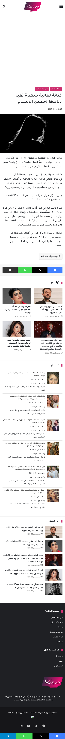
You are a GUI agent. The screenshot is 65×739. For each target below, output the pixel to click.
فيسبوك (59, 656)
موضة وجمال (57, 622)
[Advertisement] (32, 47)
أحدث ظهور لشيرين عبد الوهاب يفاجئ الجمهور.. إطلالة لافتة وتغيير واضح (18, 343)
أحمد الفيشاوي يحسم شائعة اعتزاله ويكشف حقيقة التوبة (51, 310)
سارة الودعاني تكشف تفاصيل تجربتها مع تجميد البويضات (18, 310)
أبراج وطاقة (58, 637)
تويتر (61, 661)
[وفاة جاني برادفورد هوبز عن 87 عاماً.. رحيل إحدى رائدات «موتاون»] (53, 589)
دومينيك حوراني (50, 256)
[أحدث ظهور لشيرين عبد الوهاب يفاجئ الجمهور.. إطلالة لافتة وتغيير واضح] (17, 329)
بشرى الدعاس (36, 478)
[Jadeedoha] (32, 7)
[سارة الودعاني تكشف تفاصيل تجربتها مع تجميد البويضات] (17, 296)
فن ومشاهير (42, 89)
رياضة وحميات (56, 632)
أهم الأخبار (56, 89)
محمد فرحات (37, 384)
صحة (60, 627)
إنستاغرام (58, 666)
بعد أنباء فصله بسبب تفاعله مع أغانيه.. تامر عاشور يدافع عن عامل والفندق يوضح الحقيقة (23, 558)
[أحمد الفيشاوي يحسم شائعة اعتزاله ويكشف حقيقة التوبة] (48, 296)
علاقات (59, 642)
